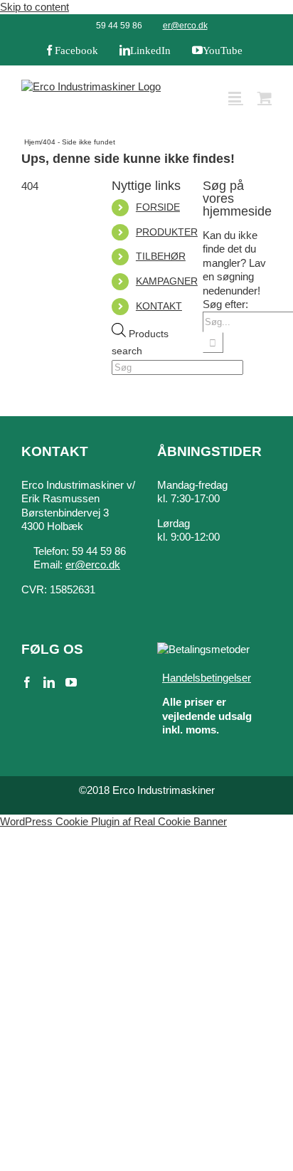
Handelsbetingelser (206, 678)
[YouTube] (71, 682)
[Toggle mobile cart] (264, 97)
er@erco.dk (185, 26)
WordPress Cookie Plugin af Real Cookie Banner (113, 821)
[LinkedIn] (49, 682)
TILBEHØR (161, 256)
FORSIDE (158, 207)
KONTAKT (159, 306)
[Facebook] (27, 682)
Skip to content (34, 7)
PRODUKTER (167, 232)
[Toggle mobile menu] (235, 97)
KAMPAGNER (167, 281)
